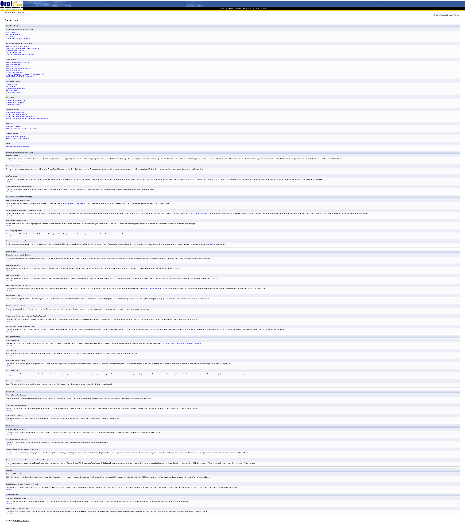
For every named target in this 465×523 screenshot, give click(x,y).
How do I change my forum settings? (18, 46)
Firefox (211, 244)
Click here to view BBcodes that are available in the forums (181, 343)
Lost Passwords (11, 36)
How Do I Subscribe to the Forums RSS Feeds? (21, 128)
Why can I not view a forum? (15, 72)
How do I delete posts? (13, 64)
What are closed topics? (13, 92)
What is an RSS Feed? (13, 126)
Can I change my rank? (13, 52)
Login (458, 15)
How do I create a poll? (13, 70)
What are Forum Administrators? (16, 100)
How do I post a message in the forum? (18, 62)
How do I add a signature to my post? (18, 68)
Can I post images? (12, 90)
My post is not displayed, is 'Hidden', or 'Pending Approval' (25, 74)
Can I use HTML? (11, 86)
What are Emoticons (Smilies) (15, 88)
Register (451, 15)
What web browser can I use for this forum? (20, 54)
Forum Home (11, 12)
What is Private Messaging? (15, 112)
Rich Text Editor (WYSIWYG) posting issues (20, 76)
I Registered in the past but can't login (18, 38)
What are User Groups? (13, 104)
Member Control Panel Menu (74, 203)
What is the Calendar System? (16, 136)
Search (443, 15)
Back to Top (9, 160)
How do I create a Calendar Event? (17, 138)
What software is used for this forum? (18, 147)
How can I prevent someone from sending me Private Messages (27, 118)
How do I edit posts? (12, 66)
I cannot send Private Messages (16, 114)
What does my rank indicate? (15, 50)
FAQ (437, 15)
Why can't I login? (11, 32)
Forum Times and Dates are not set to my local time (22, 48)
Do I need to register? (13, 34)
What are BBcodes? (12, 84)
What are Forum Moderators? (15, 102)
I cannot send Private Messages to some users (21, 116)
